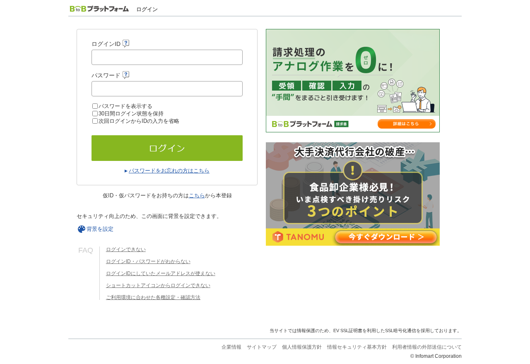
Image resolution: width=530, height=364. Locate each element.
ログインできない (126, 249)
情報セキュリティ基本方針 (357, 347)
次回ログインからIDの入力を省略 (139, 121)
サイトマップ (262, 347)
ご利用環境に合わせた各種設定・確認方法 (153, 297)
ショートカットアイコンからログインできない (158, 285)
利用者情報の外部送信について (427, 347)
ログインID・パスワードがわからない (148, 261)
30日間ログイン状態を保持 (131, 113)
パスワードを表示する (125, 106)
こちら (197, 195)
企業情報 (231, 347)
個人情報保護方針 (302, 347)
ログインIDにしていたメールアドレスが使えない (160, 273)
